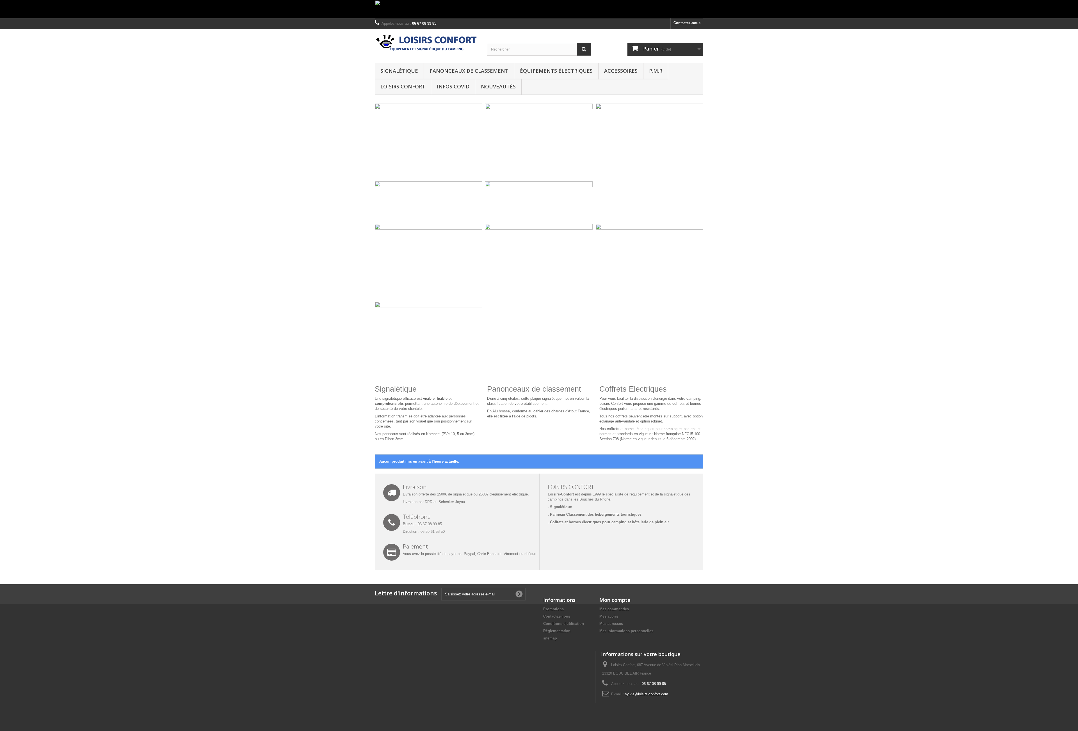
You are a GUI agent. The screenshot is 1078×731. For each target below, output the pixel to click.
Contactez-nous (686, 23)
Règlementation (556, 631)
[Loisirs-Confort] (427, 43)
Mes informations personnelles (626, 631)
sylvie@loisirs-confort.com (646, 694)
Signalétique (399, 70)
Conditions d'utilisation (563, 624)
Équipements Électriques (556, 70)
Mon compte (615, 600)
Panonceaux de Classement (469, 70)
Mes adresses (611, 624)
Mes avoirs (608, 616)
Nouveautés (498, 86)
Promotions (553, 609)
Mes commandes (614, 609)
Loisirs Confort (402, 86)
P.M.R (655, 70)
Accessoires (621, 70)
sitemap (550, 638)
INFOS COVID (453, 86)
